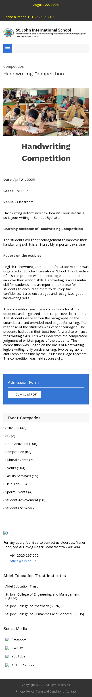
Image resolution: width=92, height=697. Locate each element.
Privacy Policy (25, 691)
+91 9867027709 (24, 665)
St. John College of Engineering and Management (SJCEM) (42, 596)
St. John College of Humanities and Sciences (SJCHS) (44, 614)
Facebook (17, 639)
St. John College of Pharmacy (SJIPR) (32, 606)
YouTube (17, 656)
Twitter (16, 648)
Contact (71, 691)
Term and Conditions (50, 691)
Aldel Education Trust (21, 586)
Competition (13, 66)
